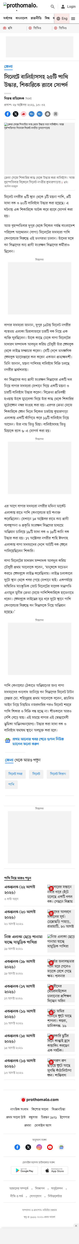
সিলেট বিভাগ (58, 774)
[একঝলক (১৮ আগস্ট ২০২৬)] (61, 968)
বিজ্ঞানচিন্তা (58, 1109)
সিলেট (36, 774)
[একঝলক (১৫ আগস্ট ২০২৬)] (61, 1043)
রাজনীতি (36, 18)
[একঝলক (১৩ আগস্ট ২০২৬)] (61, 1068)
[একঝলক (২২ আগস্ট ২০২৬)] (61, 894)
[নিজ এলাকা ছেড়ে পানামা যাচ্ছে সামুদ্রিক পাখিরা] (61, 944)
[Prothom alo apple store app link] (55, 1171)
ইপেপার (65, 1117)
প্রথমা (27, 1125)
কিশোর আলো (40, 1109)
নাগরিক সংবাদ (19, 1109)
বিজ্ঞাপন (40, 1189)
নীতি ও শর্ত (16, 1196)
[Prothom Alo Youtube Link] (52, 1148)
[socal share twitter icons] (16, 116)
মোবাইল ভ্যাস (43, 1125)
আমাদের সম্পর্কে (18, 1189)
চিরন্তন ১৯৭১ (49, 1117)
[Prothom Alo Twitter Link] (30, 1148)
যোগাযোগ (36, 1196)
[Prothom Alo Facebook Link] (19, 1148)
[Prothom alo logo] (40, 1100)
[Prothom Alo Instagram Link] (41, 1148)
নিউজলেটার (55, 1196)
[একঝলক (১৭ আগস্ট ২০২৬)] (61, 993)
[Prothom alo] (21, 7)
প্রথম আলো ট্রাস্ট (15, 1117)
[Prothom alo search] (52, 6)
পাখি (11, 784)
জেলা (8, 66)
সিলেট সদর (15, 774)
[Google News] (61, 1147)
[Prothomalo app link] (24, 1171)
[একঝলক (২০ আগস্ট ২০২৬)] (61, 919)
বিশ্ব (47, 18)
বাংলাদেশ (21, 18)
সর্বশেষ (7, 18)
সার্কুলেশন (57, 1189)
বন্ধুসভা (33, 1117)
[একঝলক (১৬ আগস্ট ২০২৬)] (61, 1018)
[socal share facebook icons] (8, 116)
